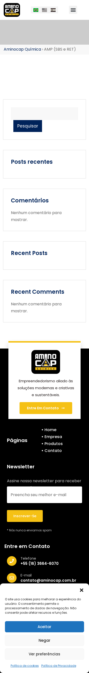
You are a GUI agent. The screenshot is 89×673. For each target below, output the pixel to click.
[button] (81, 589)
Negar (44, 640)
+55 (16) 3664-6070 (40, 563)
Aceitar (44, 626)
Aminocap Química (22, 49)
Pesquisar (27, 126)
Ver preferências (44, 654)
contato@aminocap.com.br (48, 580)
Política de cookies (25, 666)
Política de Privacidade (58, 666)
